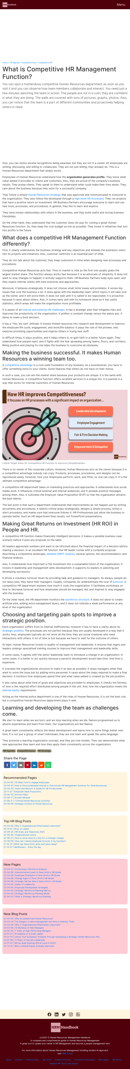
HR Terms (117, 1060)
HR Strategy (44, 751)
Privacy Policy (32, 1060)
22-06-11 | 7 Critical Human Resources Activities (27, 801)
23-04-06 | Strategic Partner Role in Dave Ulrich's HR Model (32, 881)
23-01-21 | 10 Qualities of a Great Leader (23, 934)
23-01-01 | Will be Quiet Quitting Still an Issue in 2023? (30, 943)
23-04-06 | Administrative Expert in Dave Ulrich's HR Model (32, 872)
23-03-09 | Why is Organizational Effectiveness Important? (32, 826)
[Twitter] (14, 765)
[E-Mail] (21, 765)
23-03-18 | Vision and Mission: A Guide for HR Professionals (33, 788)
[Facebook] (7, 765)
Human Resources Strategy (44, 194)
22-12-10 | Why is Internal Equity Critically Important (29, 946)
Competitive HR (45, 62)
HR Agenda (15, 62)
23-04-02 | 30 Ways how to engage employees (26, 782)
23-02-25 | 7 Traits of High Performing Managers (27, 931)
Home (5, 62)
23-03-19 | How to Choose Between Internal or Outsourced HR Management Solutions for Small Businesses (55, 785)
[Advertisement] (65, 35)
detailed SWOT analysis (61, 553)
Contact (19, 1060)
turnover (118, 581)
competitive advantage (19, 365)
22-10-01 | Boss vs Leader (16, 829)
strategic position (12, 630)
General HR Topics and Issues (64, 1063)
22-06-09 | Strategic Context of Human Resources (28, 804)
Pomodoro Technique (84, 1060)
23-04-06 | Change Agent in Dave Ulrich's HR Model (29, 878)
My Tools (47, 1060)
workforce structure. (77, 599)
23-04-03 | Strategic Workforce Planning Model (26, 893)
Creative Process (63, 1060)
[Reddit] (41, 765)
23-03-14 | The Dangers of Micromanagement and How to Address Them (39, 921)
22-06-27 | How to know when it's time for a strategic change (34, 838)
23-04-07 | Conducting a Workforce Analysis (25, 869)
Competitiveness (28, 62)
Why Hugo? (103, 1060)
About (9, 1060)
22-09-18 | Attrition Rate (16, 794)
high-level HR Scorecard (89, 198)
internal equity (11, 690)
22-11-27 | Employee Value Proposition (22, 791)
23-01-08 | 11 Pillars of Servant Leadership (24, 940)
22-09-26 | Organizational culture (20, 835)
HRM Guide (67, 1053)
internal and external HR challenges (43, 309)
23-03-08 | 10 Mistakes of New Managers (24, 928)
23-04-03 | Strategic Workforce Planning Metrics (27, 890)
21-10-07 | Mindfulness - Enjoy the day (22, 847)
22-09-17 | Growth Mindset (17, 797)
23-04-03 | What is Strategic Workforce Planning (27, 896)
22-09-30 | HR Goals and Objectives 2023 (24, 832)
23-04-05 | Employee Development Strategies (26, 887)
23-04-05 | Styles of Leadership (19, 884)
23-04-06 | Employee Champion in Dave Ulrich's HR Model (32, 875)
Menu (121, 5)
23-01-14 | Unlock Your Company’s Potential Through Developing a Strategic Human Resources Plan (52, 937)
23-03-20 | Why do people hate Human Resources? (28, 918)
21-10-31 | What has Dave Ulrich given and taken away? (30, 844)
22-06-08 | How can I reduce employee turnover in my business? (35, 841)
